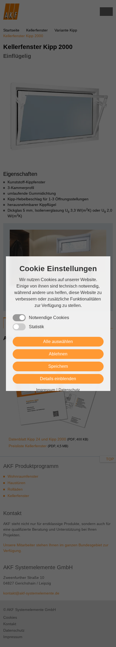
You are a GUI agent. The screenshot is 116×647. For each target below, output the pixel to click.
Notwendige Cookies (49, 317)
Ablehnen (58, 354)
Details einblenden (58, 378)
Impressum (45, 389)
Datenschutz (69, 389)
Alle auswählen (58, 341)
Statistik (36, 326)
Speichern (58, 366)
